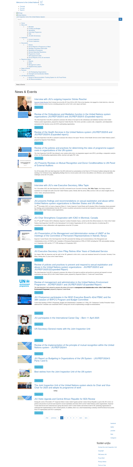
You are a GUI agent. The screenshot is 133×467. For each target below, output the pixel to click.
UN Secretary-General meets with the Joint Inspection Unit (62, 328)
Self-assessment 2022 (35, 56)
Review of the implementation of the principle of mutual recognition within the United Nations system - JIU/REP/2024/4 (74, 346)
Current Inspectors (34, 39)
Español (22, 10)
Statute (31, 45)
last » (86, 418)
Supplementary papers (35, 66)
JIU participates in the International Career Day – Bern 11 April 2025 (66, 317)
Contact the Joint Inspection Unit (107, 447)
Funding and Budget (34, 28)
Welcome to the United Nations (27, 2)
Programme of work (34, 54)
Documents (24, 43)
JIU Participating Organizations (37, 72)
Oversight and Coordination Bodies (39, 74)
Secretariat (32, 30)
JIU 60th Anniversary (35, 36)
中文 (41, 3)
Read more (39, 107)
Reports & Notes (26, 59)
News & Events (25, 68)
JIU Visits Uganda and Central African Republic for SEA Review (64, 398)
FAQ (30, 34)
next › (81, 418)
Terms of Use (102, 465)
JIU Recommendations (27, 75)
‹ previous (53, 418)
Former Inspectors (34, 41)
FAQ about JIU (102, 454)
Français (22, 6)
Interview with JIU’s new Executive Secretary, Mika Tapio (61, 185)
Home (23, 23)
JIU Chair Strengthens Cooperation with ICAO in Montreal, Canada (66, 217)
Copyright (101, 451)
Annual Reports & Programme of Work (40, 46)
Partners (23, 70)
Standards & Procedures (36, 50)
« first (46, 418)
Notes (30, 63)
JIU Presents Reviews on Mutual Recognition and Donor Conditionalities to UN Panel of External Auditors (74, 164)
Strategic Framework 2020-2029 (38, 48)
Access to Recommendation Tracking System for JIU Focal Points (47, 77)
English (42, 4)
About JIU (24, 25)
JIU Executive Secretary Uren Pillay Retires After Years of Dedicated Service (71, 251)
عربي (41, 1)
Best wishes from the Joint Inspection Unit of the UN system (63, 371)
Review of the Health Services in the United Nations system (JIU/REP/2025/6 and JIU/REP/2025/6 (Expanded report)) (73, 133)
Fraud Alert (101, 458)
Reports (31, 61)
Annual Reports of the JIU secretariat (39, 57)
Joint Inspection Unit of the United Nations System (30, 17)
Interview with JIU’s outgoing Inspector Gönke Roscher (60, 99)
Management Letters (35, 65)
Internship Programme (35, 32)
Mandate (31, 27)
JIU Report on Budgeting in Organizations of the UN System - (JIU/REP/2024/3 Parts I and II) (72, 359)
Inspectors (24, 37)
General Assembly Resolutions (37, 52)
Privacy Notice (102, 461)
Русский (22, 8)
